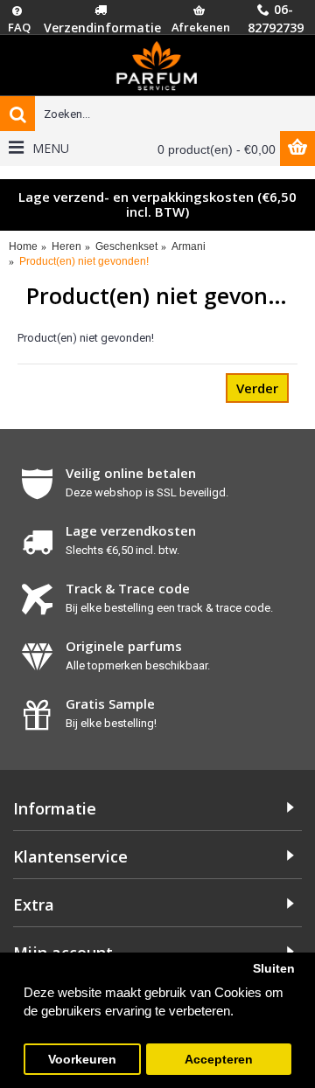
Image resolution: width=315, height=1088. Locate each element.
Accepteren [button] (219, 1059)
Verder (257, 388)
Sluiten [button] (274, 968)
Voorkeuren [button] (82, 1059)
